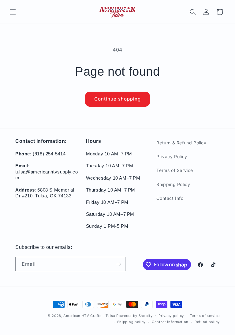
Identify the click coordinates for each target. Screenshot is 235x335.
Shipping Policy (173, 184)
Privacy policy (171, 316)
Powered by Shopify (134, 316)
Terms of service (205, 316)
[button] (13, 12)
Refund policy (207, 322)
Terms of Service (174, 170)
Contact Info (169, 198)
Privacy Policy (171, 156)
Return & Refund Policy (181, 142)
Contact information (170, 322)
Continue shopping (117, 99)
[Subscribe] (118, 264)
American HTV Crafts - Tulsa (89, 316)
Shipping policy (131, 322)
